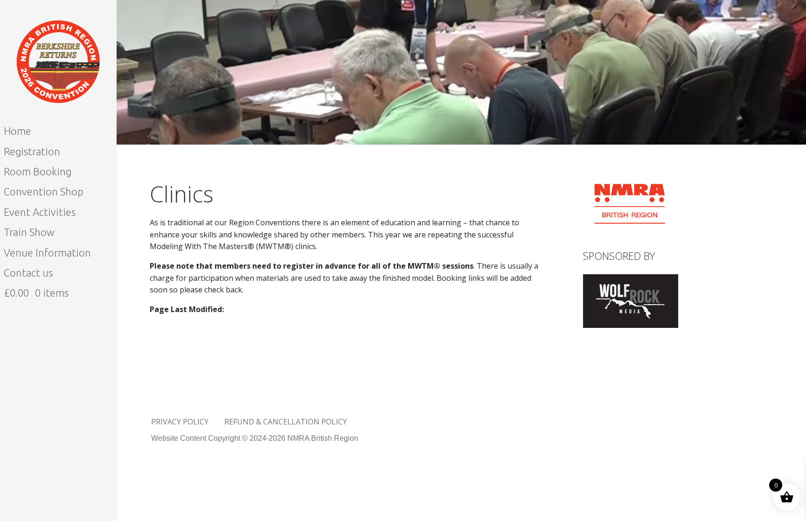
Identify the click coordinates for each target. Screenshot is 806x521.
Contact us (28, 272)
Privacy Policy (179, 422)
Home (17, 131)
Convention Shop (43, 191)
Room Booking (37, 171)
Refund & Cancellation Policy (285, 422)
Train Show (29, 232)
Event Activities (40, 212)
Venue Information (47, 252)
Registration (32, 151)
